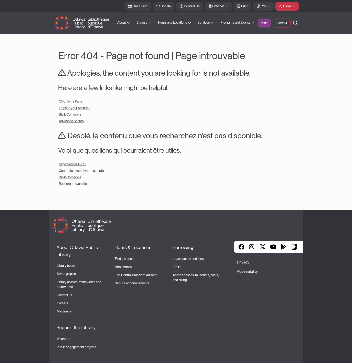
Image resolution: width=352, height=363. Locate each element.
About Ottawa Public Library (77, 251)
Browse (141, 22)
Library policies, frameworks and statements (79, 284)
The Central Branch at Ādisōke (136, 275)
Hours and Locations (172, 22)
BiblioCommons (70, 114)
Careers (62, 303)
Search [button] (295, 23)
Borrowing (182, 247)
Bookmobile (123, 267)
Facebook (241, 247)
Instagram (252, 247)
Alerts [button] (281, 23)
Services (204, 22)
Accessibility (247, 271)
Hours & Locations (132, 247)
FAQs (176, 267)
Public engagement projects (76, 347)
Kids (264, 23)
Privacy (243, 262)
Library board (66, 266)
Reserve (218, 6)
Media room (65, 311)
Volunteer (63, 339)
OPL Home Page (70, 101)
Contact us (64, 295)
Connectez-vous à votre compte (81, 171)
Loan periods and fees (188, 259)
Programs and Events (235, 22)
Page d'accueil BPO (72, 164)
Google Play (284, 247)
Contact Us (192, 6)
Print (244, 6)
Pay (263, 6)
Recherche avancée (73, 184)
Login (287, 6)
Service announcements (132, 283)
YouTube (273, 247)
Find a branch (124, 259)
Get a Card (140, 6)
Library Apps (294, 247)
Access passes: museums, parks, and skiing (196, 277)
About (121, 22)
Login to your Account (74, 108)
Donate (166, 6)
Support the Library (76, 327)
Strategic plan (67, 274)
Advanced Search (71, 121)
